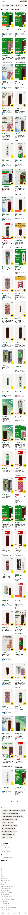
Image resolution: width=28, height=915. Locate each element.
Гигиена (3, 868)
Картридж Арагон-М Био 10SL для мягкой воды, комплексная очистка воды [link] (7, 162)
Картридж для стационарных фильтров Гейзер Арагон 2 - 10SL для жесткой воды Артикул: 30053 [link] (7, 445)
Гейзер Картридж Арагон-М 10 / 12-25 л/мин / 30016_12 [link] (20, 418)
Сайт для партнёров (5, 851)
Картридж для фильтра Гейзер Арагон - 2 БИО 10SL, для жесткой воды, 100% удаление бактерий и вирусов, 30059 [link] (20, 31)
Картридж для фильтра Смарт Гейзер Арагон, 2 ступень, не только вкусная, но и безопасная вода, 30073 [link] (20, 269)
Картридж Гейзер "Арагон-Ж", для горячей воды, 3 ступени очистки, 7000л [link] (6, 551)
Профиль (25, 913)
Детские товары (5, 894)
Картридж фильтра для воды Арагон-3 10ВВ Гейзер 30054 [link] (7, 321)
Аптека (2, 876)
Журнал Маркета (5, 905)
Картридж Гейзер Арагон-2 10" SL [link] (19, 393)
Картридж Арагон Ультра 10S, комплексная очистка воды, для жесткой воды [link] (7, 393)
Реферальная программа (6, 857)
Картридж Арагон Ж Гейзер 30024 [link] (19, 655)
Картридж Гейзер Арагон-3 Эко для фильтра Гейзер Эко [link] (6, 136)
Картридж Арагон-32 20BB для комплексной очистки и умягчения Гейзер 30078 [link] (20, 602)
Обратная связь (4, 901)
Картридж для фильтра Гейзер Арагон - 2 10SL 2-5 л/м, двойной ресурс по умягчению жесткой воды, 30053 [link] (7, 31)
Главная (3, 913)
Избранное (14, 913)
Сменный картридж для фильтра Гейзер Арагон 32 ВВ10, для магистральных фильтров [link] (7, 709)
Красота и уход (4, 878)
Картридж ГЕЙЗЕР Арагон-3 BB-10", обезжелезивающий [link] (6, 296)
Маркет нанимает (5, 903)
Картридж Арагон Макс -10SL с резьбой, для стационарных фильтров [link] (20, 189)
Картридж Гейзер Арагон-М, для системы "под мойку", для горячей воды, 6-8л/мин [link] (7, 602)
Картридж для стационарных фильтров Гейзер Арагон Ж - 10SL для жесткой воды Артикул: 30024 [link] (7, 419)
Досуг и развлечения (6, 863)
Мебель (3, 865)
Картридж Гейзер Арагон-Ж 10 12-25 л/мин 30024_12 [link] (19, 709)
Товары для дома (5, 874)
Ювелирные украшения (6, 896)
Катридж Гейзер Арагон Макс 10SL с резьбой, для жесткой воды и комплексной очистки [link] (7, 736)
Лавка (8, 913)
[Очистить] (22, 5)
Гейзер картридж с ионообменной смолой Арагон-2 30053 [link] (7, 683)
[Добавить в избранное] (12, 13)
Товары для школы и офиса (7, 886)
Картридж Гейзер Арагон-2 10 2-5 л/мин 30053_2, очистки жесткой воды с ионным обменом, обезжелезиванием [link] (20, 551)
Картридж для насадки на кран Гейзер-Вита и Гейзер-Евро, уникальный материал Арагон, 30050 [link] (20, 84)
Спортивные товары (5, 888)
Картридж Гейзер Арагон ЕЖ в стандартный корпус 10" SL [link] (6, 497)
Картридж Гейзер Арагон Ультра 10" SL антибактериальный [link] (19, 321)
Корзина (19, 913)
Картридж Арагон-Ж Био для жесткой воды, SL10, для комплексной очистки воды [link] (20, 136)
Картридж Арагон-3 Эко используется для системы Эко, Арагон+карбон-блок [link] (7, 84)
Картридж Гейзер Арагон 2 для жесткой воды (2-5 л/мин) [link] (20, 162)
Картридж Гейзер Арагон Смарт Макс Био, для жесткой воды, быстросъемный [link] (20, 577)
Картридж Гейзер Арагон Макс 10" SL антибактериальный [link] (19, 345)
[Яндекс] (11, 910)
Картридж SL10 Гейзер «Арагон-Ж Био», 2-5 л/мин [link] (7, 269)
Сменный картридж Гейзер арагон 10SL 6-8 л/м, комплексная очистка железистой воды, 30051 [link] (7, 216)
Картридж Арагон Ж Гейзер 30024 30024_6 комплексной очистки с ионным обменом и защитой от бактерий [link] (7, 243)
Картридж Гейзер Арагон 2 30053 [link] (19, 368)
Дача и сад (3, 882)
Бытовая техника (5, 867)
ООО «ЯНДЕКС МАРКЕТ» (10, 907)
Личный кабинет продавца (7, 845)
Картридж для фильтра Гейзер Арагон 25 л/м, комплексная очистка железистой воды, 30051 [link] (20, 58)
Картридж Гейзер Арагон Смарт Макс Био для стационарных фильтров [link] (7, 789)
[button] (26, 6)
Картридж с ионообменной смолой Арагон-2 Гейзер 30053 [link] (20, 111)
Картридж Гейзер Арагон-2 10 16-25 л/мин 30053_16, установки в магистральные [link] (19, 471)
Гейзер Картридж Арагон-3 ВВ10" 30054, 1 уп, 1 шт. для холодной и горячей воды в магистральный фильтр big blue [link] (20, 683)
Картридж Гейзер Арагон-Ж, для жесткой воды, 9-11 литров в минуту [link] (7, 189)
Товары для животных (6, 890)
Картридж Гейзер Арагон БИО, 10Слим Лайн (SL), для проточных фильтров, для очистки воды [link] (7, 655)
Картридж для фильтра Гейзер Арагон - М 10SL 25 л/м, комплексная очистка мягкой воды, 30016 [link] (20, 789)
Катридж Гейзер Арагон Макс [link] (18, 630)
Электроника (4, 870)
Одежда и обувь (5, 872)
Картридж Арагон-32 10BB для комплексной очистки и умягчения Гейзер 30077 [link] (20, 497)
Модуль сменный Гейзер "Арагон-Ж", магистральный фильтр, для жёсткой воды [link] (20, 243)
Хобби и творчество (5, 880)
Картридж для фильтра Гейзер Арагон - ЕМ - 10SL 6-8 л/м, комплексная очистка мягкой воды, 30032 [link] (7, 762)
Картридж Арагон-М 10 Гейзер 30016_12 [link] (7, 471)
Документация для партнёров (8, 849)
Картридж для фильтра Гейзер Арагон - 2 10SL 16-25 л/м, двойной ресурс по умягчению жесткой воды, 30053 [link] (7, 525)
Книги (2, 884)
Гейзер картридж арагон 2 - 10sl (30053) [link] (7, 577)
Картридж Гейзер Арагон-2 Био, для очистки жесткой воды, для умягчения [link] (7, 111)
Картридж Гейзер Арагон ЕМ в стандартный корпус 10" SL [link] (6, 368)
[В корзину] (12, 25)
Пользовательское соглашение (8, 899)
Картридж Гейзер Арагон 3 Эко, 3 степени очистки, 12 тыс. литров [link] (20, 296)
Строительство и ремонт (6, 892)
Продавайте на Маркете (6, 847)
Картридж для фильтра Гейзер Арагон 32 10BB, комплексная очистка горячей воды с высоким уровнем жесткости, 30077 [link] (7, 58)
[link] (13, 810)
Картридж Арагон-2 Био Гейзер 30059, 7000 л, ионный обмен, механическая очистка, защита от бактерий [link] (20, 762)
